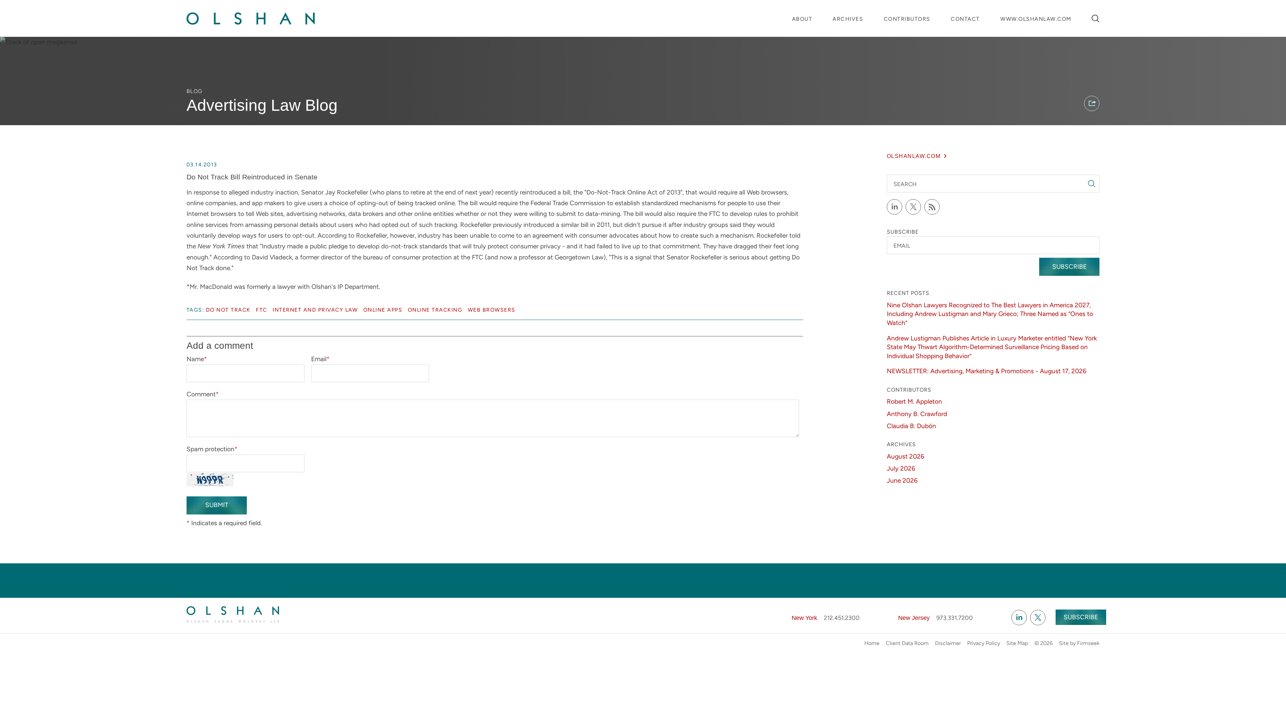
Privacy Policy (983, 643)
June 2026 (902, 480)
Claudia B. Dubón (911, 426)
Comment (203, 394)
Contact (965, 19)
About (802, 19)
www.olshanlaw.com (1036, 19)
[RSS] (932, 207)
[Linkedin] (1019, 617)
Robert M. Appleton (914, 401)
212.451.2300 (842, 618)
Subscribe (1069, 266)
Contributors (907, 19)
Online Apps (383, 310)
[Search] (1095, 18)
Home (871, 643)
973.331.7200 (954, 618)
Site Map (1017, 643)
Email (320, 359)
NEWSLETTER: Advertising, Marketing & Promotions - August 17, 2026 (986, 371)
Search (905, 184)
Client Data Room (907, 643)
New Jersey (914, 618)
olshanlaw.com (914, 156)
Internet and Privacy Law (315, 310)
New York (804, 618)
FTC (261, 310)
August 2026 (905, 456)
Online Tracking (435, 310)
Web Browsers (491, 310)
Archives (848, 19)
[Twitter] (913, 207)
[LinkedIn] (894, 207)
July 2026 (901, 468)
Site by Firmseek (1079, 643)
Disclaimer (948, 643)
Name (197, 359)
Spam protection (212, 449)
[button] (1091, 103)
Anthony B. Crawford (917, 414)
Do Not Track (228, 310)
